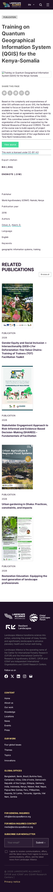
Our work (8, 707)
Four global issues (12, 744)
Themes (8, 750)
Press (7, 730)
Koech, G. (16, 225)
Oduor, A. (6, 225)
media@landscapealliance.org (18, 827)
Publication (9, 17)
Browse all (45, 274)
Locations (9, 716)
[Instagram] (21, 93)
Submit (40, 842)
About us (8, 702)
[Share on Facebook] (4, 93)
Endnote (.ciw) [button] (12, 174)
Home (7, 698)
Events (7, 725)
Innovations (9, 760)
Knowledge (9, 712)
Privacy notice (12, 881)
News (7, 721)
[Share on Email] (27, 93)
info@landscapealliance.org (17, 816)
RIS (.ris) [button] (8, 167)
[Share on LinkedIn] (15, 93)
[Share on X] (10, 93)
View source (10, 144)
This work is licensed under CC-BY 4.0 (20, 152)
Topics (7, 755)
